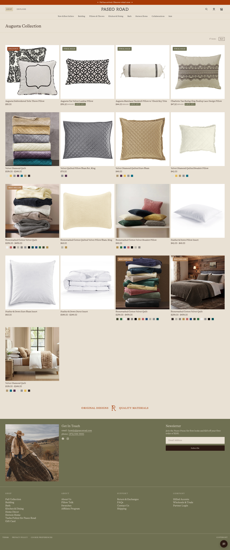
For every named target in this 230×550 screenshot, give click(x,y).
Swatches (66, 505)
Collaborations (158, 16)
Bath (129, 16)
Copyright (222, 537)
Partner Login (180, 505)
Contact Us (123, 505)
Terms (5, 537)
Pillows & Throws (96, 16)
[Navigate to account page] (214, 9)
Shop (9, 9)
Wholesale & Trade (183, 502)
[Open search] (206, 9)
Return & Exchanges (128, 499)
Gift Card (10, 521)
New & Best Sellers (66, 16)
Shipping (122, 508)
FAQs (120, 502)
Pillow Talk (67, 502)
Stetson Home (141, 16)
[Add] (110, 94)
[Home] (115, 9)
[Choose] (55, 161)
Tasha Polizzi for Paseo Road (20, 518)
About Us (66, 499)
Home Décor (12, 512)
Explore (21, 9)
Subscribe (195, 448)
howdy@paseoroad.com (80, 430)
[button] (222, 39)
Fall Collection (13, 499)
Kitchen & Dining (115, 16)
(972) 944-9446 (76, 434)
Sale (170, 16)
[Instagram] (67, 438)
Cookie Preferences (42, 537)
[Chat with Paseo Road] (224, 544)
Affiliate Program (70, 508)
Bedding (81, 16)
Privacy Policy (20, 537)
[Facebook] (63, 438)
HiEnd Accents (181, 499)
